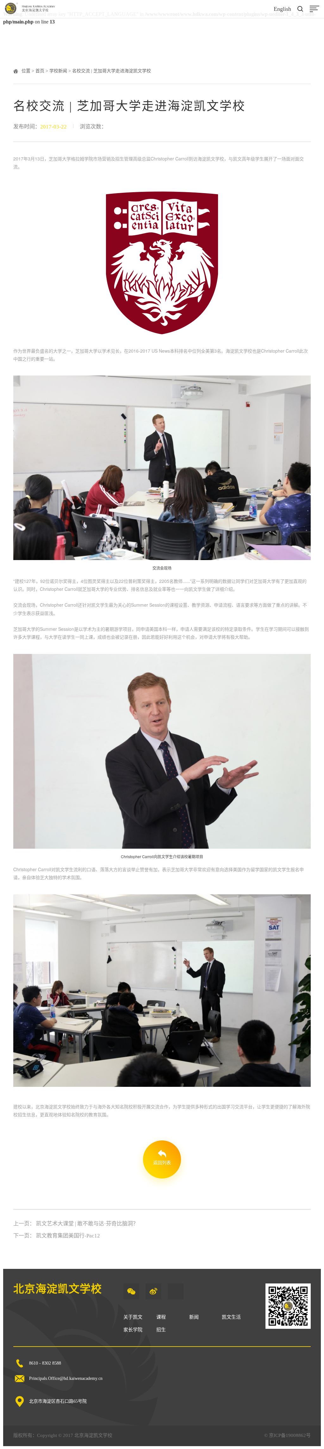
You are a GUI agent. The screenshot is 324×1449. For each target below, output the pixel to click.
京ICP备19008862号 (290, 1435)
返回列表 (162, 1162)
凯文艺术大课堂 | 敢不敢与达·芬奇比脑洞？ (87, 1224)
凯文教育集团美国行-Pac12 (68, 1236)
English (282, 9)
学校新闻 (58, 71)
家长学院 (132, 1329)
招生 (161, 1329)
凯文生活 (231, 1317)
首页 (39, 71)
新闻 (194, 1317)
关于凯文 (132, 1317)
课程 (161, 1317)
